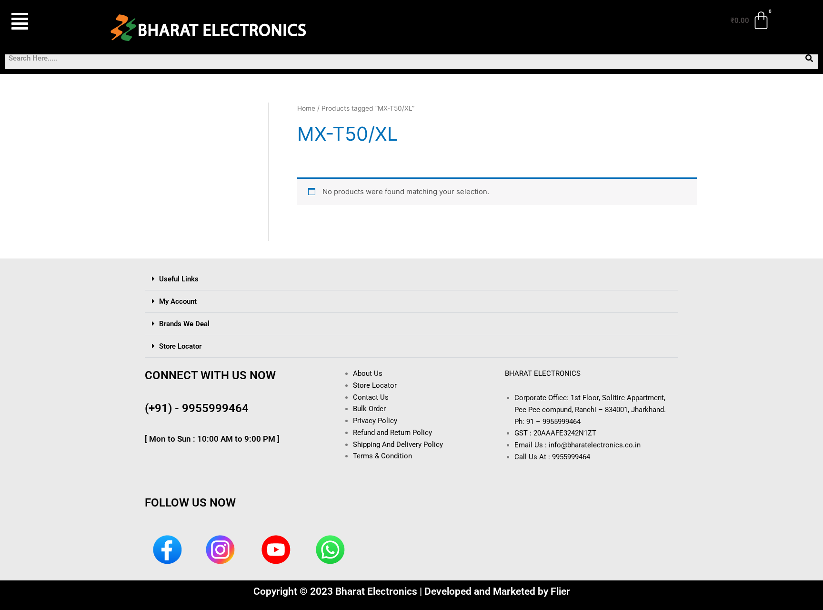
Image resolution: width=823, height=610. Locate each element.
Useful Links (179, 279)
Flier (560, 591)
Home (306, 108)
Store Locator (180, 346)
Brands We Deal (184, 324)
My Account (178, 301)
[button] (44, 21)
